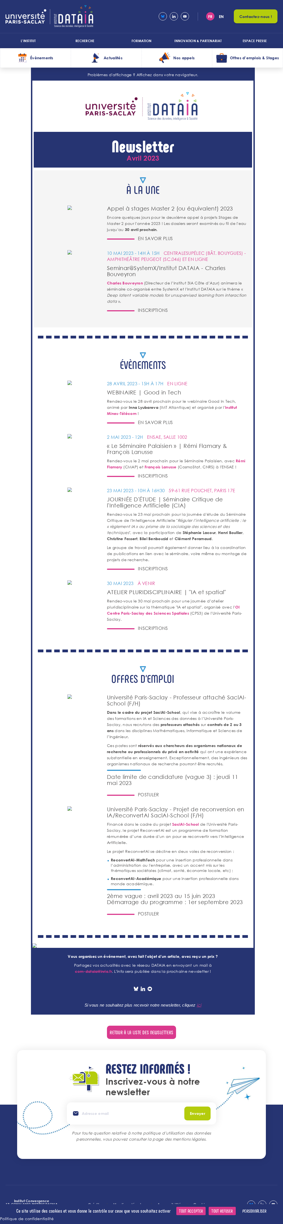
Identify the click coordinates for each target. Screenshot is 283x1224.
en (221, 16)
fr (210, 16)
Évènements (41, 57)
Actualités (113, 57)
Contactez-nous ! (255, 16)
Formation (141, 41)
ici (199, 1005)
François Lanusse (160, 467)
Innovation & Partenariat (198, 41)
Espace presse (255, 41)
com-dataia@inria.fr (93, 971)
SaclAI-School (185, 824)
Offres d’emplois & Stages (254, 57)
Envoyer (197, 1113)
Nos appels (184, 57)
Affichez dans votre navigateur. (167, 74)
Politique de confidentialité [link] (27, 1218)
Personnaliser (254, 1210)
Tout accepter (191, 1210)
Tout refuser (222, 1210)
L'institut (28, 41)
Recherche (84, 41)
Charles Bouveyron (125, 283)
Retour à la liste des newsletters (141, 1032)
